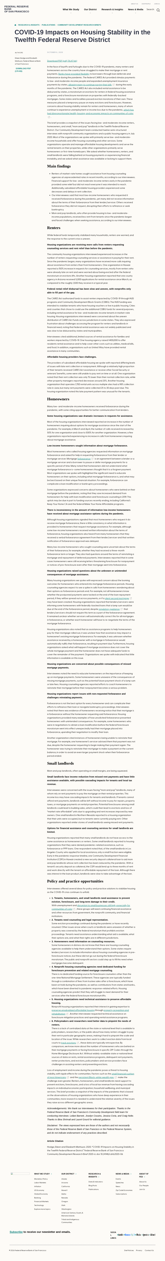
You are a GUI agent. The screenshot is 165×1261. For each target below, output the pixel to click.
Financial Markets (41, 1201)
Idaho (63, 1194)
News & (122, 1174)
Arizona (64, 1183)
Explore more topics (42, 1209)
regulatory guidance (109, 609)
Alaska (64, 1179)
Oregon (64, 1201)
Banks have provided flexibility (73, 73)
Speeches (120, 1183)
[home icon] (15, 25)
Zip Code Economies (124, 1190)
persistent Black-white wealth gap (96, 1077)
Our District (90, 9)
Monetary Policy (41, 1179)
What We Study (71, 9)
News (118, 1186)
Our (67, 1174)
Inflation (37, 1186)
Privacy (139, 1250)
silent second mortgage (117, 598)
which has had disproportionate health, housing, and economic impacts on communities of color (90, 111)
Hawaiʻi (64, 1190)
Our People (146, 4)
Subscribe (16, 1231)
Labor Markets (40, 1183)
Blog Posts (93, 1185)
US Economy (39, 1190)
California (65, 1186)
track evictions (68, 1042)
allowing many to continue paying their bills (90, 84)
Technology (39, 1205)
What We (42, 1174)
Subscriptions (121, 1194)
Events (118, 1179)
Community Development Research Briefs (79, 25)
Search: (150, 9)
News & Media (135, 9)
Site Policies (129, 1250)
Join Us (157, 4)
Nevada (64, 1198)
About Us (134, 4)
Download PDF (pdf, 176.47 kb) (62, 60)
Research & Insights (112, 9)
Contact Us (149, 1250)
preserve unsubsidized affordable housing (73, 1010)
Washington (66, 1209)
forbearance (84, 458)
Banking (37, 1198)
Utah (63, 1205)
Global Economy (41, 1194)
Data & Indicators (96, 1182)
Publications (48, 25)
